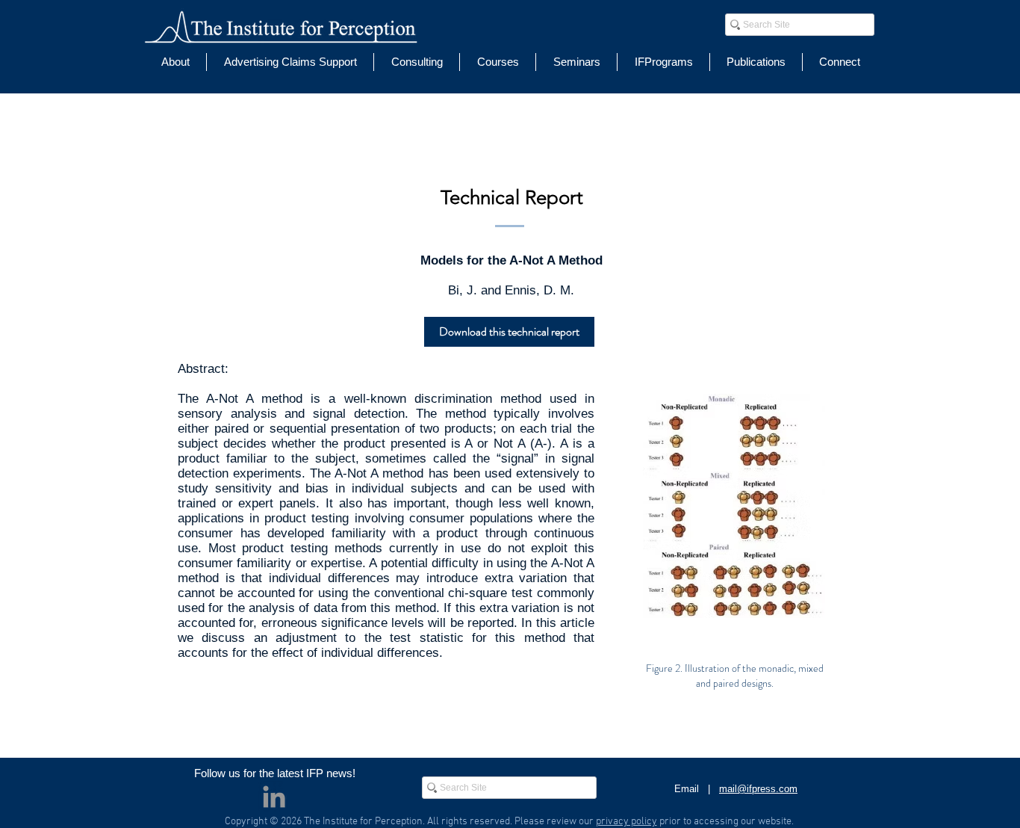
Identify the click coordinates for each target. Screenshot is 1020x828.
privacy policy (626, 821)
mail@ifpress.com (758, 788)
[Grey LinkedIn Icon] (274, 796)
